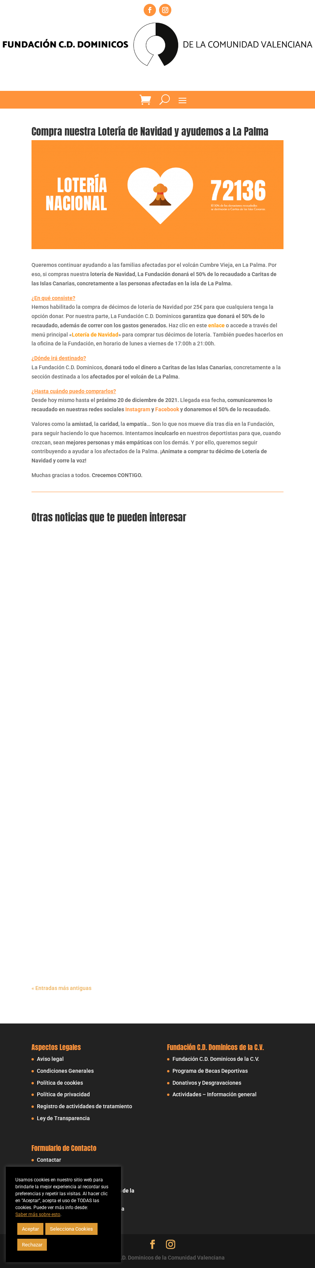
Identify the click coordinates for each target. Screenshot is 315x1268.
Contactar (49, 1160)
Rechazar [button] (32, 1245)
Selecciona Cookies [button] (71, 1229)
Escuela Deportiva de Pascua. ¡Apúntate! (95, 908)
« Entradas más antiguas (61, 988)
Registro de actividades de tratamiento (84, 1106)
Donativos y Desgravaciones (206, 1083)
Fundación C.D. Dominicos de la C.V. (215, 1059)
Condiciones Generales (65, 1071)
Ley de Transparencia (63, 1118)
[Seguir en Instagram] (165, 10)
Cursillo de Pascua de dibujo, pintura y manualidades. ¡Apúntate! (128, 958)
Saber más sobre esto (37, 1214)
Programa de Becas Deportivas (210, 1071)
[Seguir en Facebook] (150, 10)
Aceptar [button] (30, 1229)
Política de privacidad (63, 1094)
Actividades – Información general (214, 1094)
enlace (216, 325)
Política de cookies (60, 1083)
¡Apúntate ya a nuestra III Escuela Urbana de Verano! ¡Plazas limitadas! (136, 710)
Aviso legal (50, 1059)
